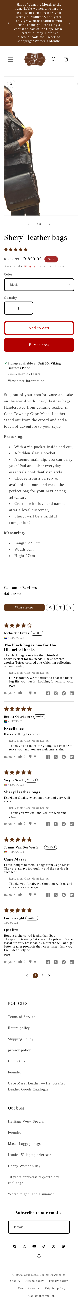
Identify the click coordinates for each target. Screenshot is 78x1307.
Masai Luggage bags (24, 1144)
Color (8, 274)
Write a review (24, 607)
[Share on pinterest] (63, 693)
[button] (10, 59)
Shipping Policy (21, 1039)
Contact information (41, 1295)
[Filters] (60, 607)
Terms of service (29, 1288)
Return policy (19, 1028)
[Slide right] (49, 224)
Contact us (16, 1061)
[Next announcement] (69, 22)
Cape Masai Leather (37, 1274)
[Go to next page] (50, 975)
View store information (26, 381)
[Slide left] (28, 224)
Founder (14, 1072)
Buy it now (39, 345)
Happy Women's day (24, 1166)
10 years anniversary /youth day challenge (33, 1180)
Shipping (30, 265)
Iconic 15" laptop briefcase (29, 1155)
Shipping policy (55, 1288)
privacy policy (19, 1050)
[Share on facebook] (47, 694)
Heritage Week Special (26, 1121)
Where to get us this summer (31, 1194)
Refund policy (34, 1280)
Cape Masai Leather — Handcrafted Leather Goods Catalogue (37, 1086)
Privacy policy (58, 1280)
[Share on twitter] (55, 693)
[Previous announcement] (8, 22)
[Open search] (50, 607)
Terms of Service (21, 1017)
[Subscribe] (63, 1227)
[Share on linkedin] (71, 693)
